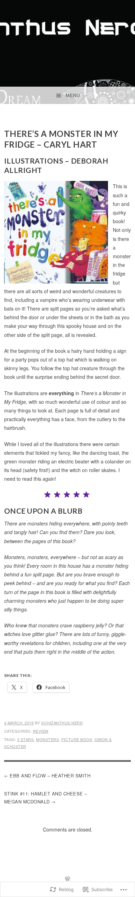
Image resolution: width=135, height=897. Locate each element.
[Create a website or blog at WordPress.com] (67, 879)
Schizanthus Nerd (62, 722)
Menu (73, 95)
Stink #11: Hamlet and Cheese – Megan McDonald (45, 797)
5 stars (25, 739)
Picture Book (76, 739)
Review (40, 731)
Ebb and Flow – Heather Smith (50, 775)
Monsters (47, 739)
